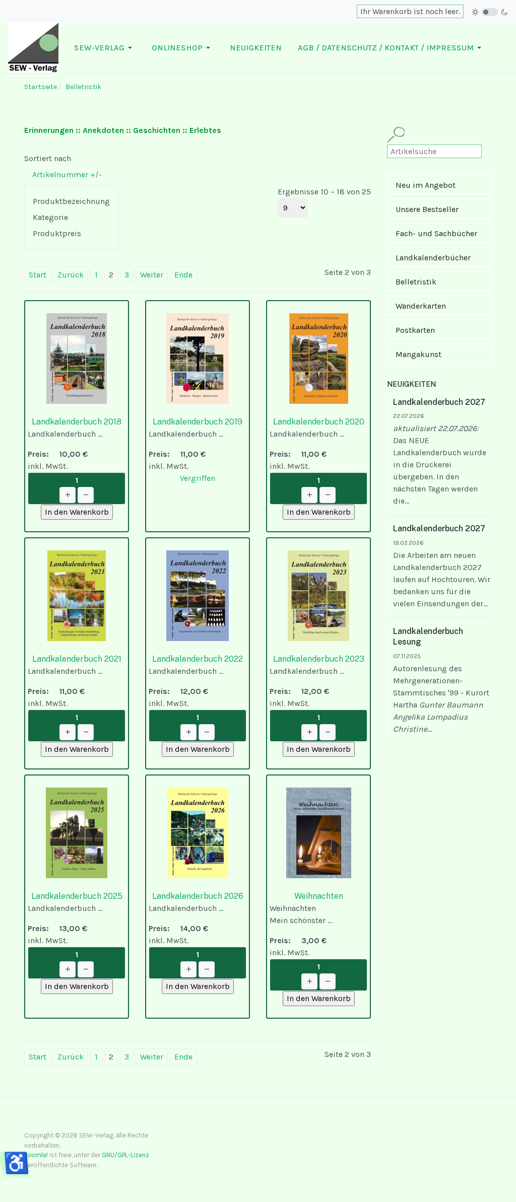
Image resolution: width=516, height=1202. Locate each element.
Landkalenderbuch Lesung (428, 636)
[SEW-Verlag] (33, 47)
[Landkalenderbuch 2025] (76, 832)
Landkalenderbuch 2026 (197, 896)
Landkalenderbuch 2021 (76, 659)
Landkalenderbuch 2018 (76, 422)
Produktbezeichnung (71, 201)
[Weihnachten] (318, 832)
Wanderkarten (421, 306)
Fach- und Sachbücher (436, 233)
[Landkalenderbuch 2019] (197, 358)
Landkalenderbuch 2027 (439, 402)
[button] (105, 48)
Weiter (151, 274)
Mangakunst (418, 354)
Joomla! (36, 1155)
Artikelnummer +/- (67, 174)
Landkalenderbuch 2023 (318, 659)
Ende (183, 274)
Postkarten (415, 330)
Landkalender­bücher (433, 257)
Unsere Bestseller (427, 209)
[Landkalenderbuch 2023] (318, 595)
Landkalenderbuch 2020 (318, 422)
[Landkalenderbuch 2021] (76, 595)
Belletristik (416, 282)
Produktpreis (57, 233)
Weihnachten (318, 896)
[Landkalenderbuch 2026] (197, 832)
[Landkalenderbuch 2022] (197, 595)
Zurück (70, 274)
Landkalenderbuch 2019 (197, 422)
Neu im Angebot (426, 185)
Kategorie (50, 217)
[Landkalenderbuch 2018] (76, 358)
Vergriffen (197, 478)
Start (37, 274)
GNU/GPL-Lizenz (125, 1155)
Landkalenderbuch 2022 (197, 659)
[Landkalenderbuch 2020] (318, 358)
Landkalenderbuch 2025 (76, 896)
